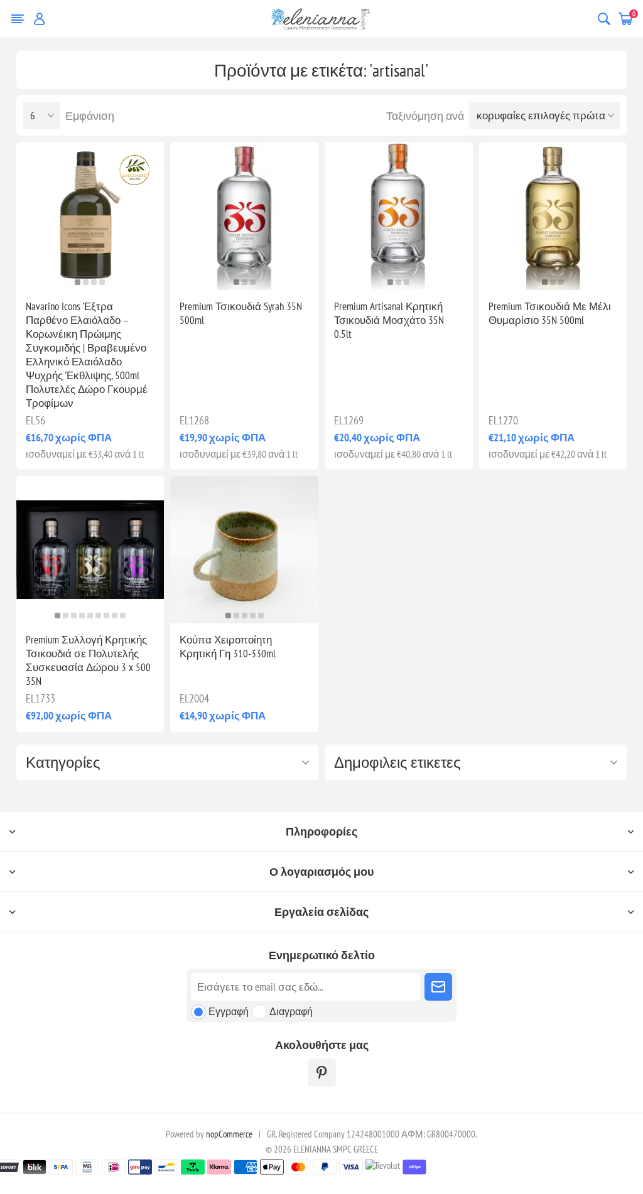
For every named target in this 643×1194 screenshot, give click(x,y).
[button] (77, 282)
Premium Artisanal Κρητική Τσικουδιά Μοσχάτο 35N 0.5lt (389, 320)
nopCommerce (229, 1134)
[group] (90, 216)
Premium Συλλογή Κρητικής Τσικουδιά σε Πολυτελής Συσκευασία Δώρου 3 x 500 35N (88, 660)
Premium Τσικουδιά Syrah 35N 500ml (241, 313)
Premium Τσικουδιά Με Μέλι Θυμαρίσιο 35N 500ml (550, 313)
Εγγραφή (228, 1011)
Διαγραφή (291, 1011)
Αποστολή (438, 987)
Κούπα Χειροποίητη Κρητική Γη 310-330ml (228, 646)
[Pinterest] (322, 1072)
